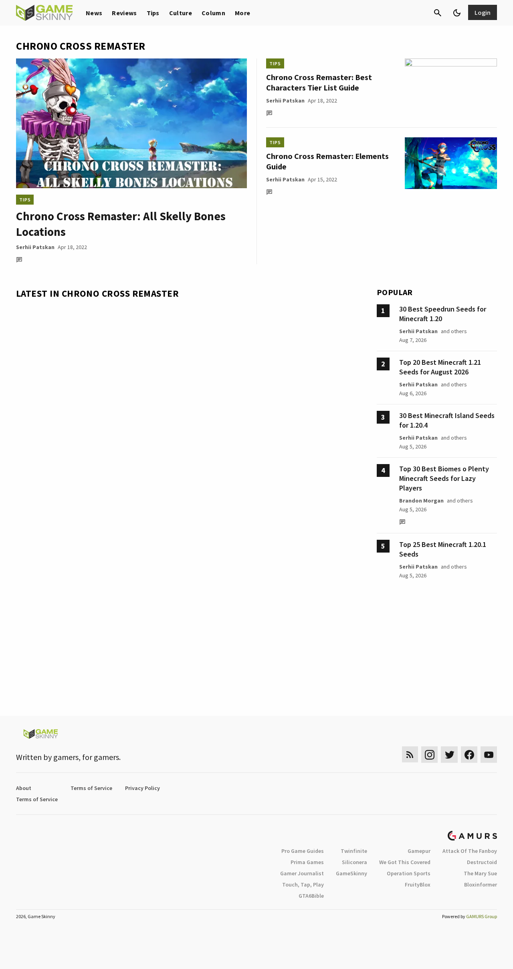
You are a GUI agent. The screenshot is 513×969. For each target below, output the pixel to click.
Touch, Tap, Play (303, 884)
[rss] (410, 754)
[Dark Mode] (457, 13)
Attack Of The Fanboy (469, 850)
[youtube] (489, 754)
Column (213, 13)
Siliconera (354, 862)
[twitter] (449, 754)
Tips (153, 13)
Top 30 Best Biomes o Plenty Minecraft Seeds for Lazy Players (444, 478)
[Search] (438, 13)
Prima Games (307, 862)
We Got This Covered (404, 862)
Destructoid (482, 862)
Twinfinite (354, 850)
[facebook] (469, 754)
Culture (180, 13)
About (23, 788)
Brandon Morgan (421, 500)
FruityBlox (417, 884)
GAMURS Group (481, 916)
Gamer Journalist (302, 873)
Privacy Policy (142, 788)
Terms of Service (91, 788)
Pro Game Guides (302, 850)
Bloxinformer (480, 884)
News (94, 13)
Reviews (124, 13)
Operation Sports (408, 873)
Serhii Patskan (35, 247)
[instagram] (429, 754)
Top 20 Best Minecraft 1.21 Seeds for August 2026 (440, 367)
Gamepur (419, 850)
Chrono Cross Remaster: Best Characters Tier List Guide (319, 82)
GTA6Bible (311, 895)
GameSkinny (351, 873)
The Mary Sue (480, 873)
